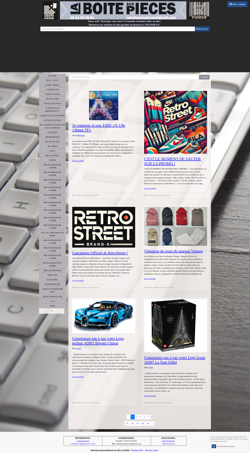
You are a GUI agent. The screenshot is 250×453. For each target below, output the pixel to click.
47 (138, 424)
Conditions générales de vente (83, 444)
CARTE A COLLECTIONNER (52, 116)
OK (214, 446)
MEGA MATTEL (52, 156)
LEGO (52, 151)
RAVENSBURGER (52, 284)
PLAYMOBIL (52, 280)
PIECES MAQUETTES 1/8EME (52, 264)
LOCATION (52, 132)
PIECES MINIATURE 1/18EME (52, 226)
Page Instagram (168, 444)
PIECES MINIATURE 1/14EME (52, 256)
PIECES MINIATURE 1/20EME (52, 211)
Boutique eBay (137, 450)
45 (127, 424)
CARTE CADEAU (52, 85)
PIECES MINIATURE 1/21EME (52, 204)
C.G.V (52, 301)
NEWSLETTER (52, 99)
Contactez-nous (83, 441)
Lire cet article (78, 161)
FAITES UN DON (52, 94)
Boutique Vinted (151, 450)
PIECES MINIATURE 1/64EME (52, 166)
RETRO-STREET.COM (52, 296)
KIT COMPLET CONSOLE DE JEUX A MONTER (52, 126)
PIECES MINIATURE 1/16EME (52, 249)
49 (148, 424)
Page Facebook (168, 441)
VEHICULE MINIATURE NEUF (52, 290)
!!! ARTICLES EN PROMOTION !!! (52, 109)
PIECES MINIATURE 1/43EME (52, 173)
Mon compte (238, 4)
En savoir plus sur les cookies (226, 446)
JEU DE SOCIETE (52, 142)
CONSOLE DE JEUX (52, 120)
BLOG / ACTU (52, 80)
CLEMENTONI (52, 90)
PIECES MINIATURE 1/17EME (52, 241)
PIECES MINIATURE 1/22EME (52, 196)
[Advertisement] (125, 51)
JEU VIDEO (52, 146)
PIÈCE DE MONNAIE (52, 270)
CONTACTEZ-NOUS (52, 103)
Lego (79, 348)
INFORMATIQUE (52, 137)
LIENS (52, 306)
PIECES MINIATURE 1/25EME (52, 181)
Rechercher (203, 29)
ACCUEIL (52, 76)
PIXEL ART (52, 275)
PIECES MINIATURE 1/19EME (52, 219)
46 (132, 424)
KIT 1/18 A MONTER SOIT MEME (52, 234)
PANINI (52, 160)
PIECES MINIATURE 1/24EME (52, 188)
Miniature (81, 135)
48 (143, 424)
